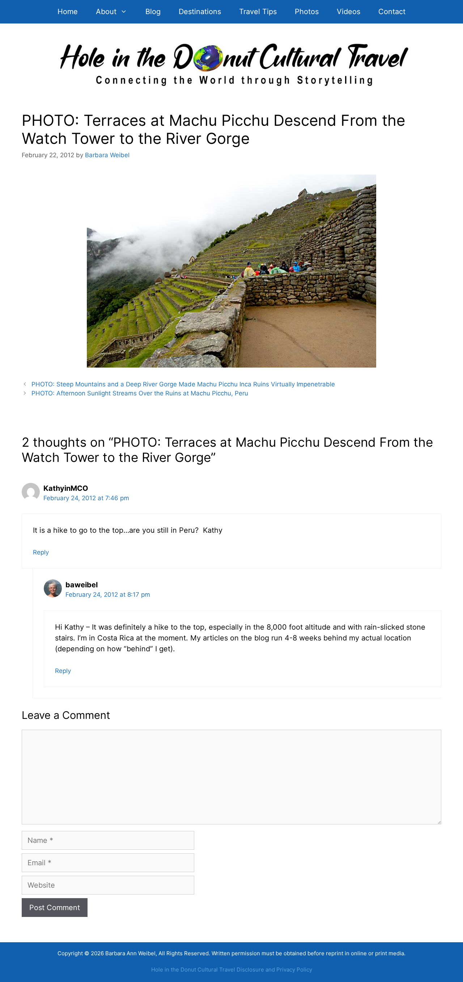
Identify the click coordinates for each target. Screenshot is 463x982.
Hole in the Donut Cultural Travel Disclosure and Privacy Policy (231, 969)
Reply (41, 552)
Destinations (200, 11)
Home (68, 11)
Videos (348, 11)
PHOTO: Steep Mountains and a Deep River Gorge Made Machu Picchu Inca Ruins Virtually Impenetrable (183, 384)
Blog (153, 11)
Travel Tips (258, 11)
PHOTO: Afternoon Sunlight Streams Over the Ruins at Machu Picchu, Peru (139, 393)
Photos (307, 11)
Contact (391, 11)
